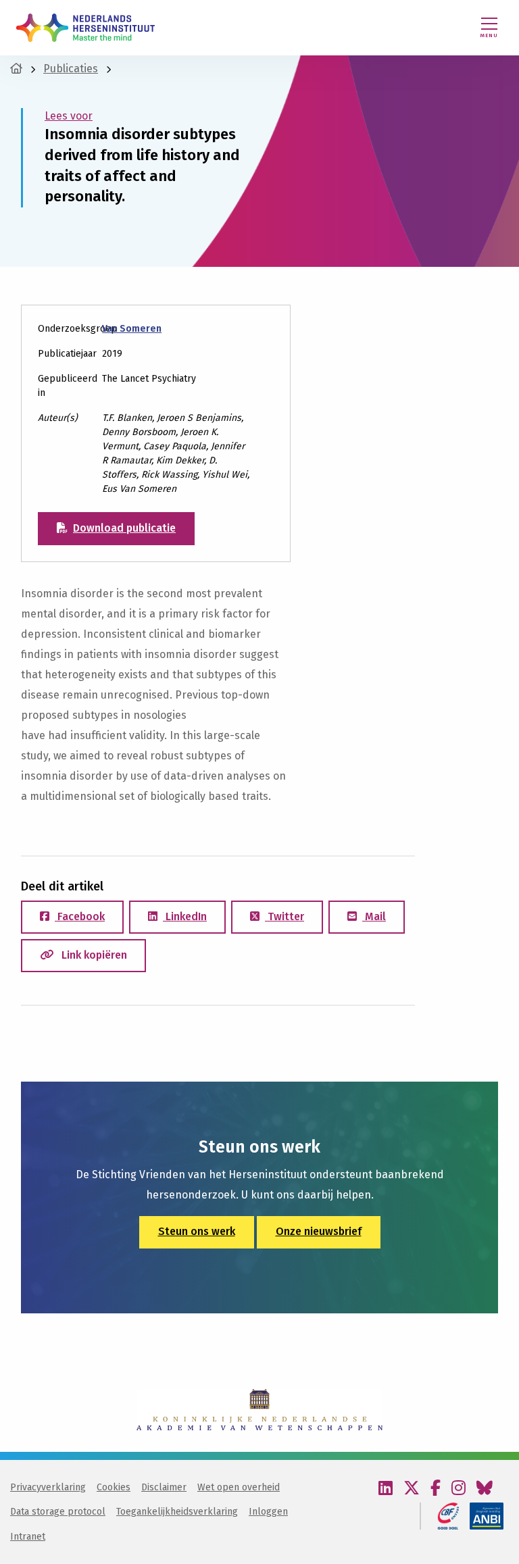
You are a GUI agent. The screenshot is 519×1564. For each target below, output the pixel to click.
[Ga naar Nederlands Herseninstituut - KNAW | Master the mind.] (16, 68)
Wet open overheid (238, 1487)
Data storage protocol (57, 1511)
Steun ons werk (196, 1231)
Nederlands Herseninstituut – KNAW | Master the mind (85, 28)
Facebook (80, 916)
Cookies (113, 1487)
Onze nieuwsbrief (319, 1231)
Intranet (27, 1536)
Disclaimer (164, 1487)
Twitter (284, 916)
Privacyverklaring (48, 1487)
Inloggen (268, 1511)
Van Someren (132, 328)
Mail (374, 916)
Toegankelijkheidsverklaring (177, 1511)
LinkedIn (185, 916)
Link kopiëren (93, 955)
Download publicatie (124, 528)
